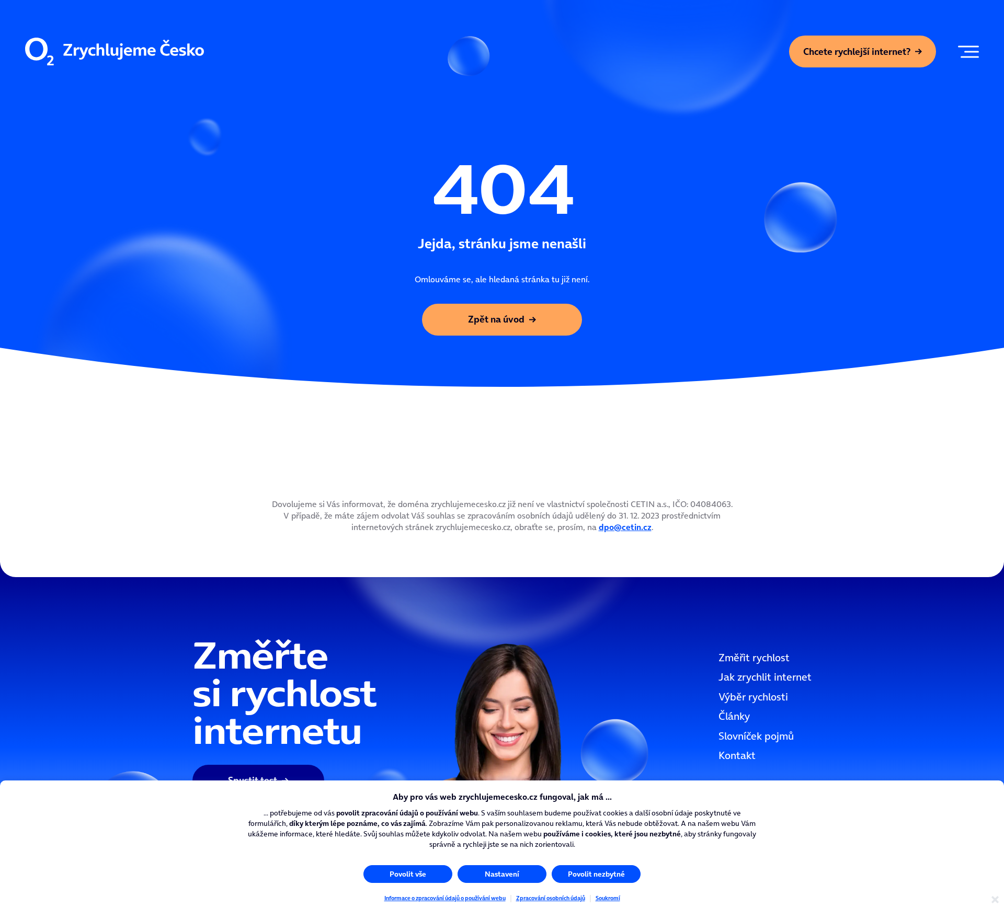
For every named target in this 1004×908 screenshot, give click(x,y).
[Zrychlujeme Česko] (114, 52)
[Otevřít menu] (966, 52)
